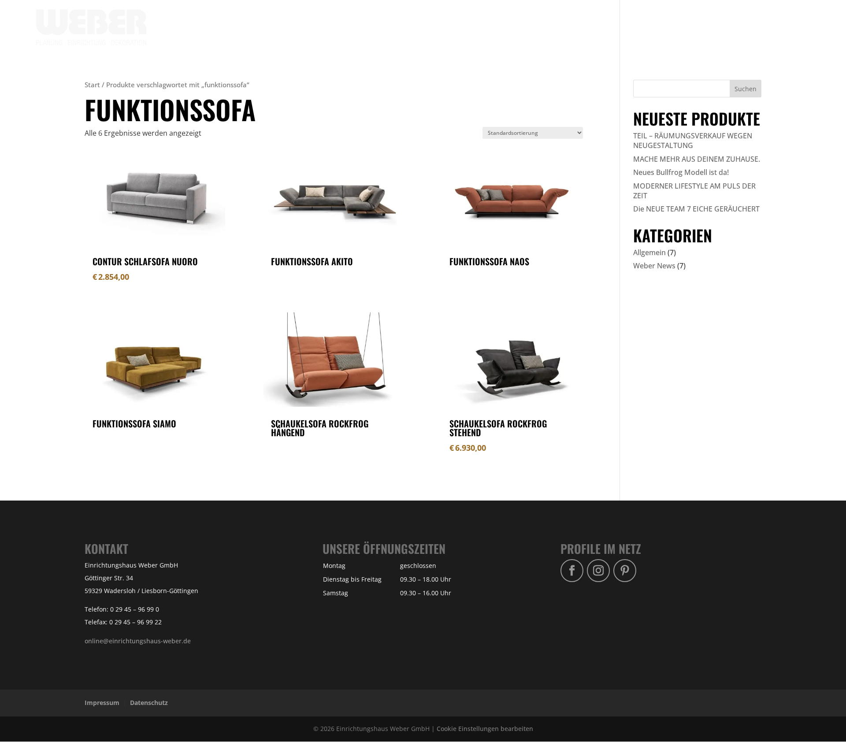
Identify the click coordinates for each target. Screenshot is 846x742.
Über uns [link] (728, 27)
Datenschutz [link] (149, 702)
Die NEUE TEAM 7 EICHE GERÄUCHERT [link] (696, 209)
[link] (91, 26)
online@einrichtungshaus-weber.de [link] (138, 641)
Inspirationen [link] (587, 27)
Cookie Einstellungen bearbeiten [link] (485, 728)
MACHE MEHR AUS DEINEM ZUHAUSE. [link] (696, 159)
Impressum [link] (102, 702)
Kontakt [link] (769, 27)
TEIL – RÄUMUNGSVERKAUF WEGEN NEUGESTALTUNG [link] (692, 140)
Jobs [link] (803, 27)
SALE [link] (694, 27)
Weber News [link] (654, 266)
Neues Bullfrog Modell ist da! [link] (681, 172)
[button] (745, 88)
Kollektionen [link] (644, 27)
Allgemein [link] (649, 252)
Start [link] (92, 84)
